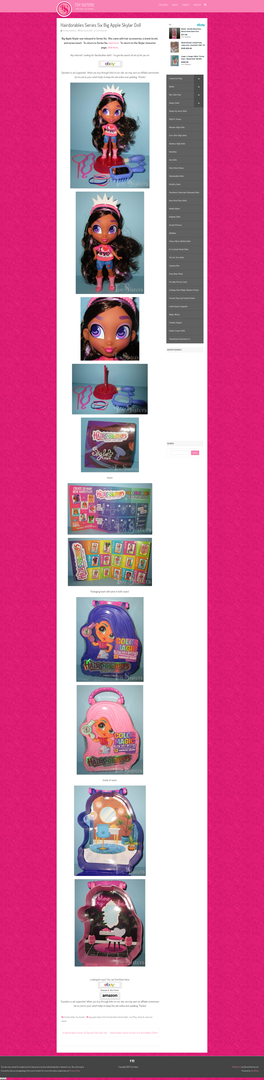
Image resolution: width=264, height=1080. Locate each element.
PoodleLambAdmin (69, 30)
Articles (197, 5)
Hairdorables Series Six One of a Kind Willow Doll (133, 1032)
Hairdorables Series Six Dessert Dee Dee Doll (85, 1032)
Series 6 (141, 1017)
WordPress (254, 1071)
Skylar (64, 1021)
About (175, 5)
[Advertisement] (185, 396)
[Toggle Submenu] (199, 79)
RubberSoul (236, 1067)
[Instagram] (133, 1061)
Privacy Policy (75, 1071)
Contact (185, 5)
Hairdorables (69, 1017)
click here (113, 42)
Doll (104, 1017)
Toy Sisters (84, 4)
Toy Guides (163, 5)
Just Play (133, 1017)
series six (148, 1017)
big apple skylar (95, 1017)
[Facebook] (130, 1061)
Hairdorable (112, 1017)
